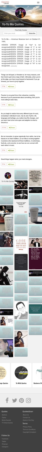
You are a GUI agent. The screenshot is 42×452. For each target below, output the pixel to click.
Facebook (5, 439)
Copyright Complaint (29, 432)
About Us (26, 415)
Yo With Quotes (21, 383)
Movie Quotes (6, 420)
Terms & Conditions (29, 429)
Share (12, 86)
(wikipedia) (14, 66)
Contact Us (26, 417)
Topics (4, 417)
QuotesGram (5, 2)
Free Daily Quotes (21, 30)
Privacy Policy (27, 427)
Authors (4, 415)
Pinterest (5, 444)
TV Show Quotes (7, 423)
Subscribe (32, 33)
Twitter (4, 441)
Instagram (5, 447)
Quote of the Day (28, 420)
